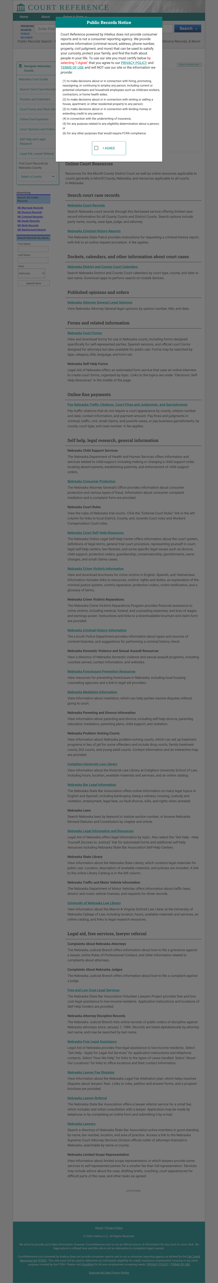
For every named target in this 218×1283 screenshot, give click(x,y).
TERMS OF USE (72, 67)
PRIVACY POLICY (134, 63)
